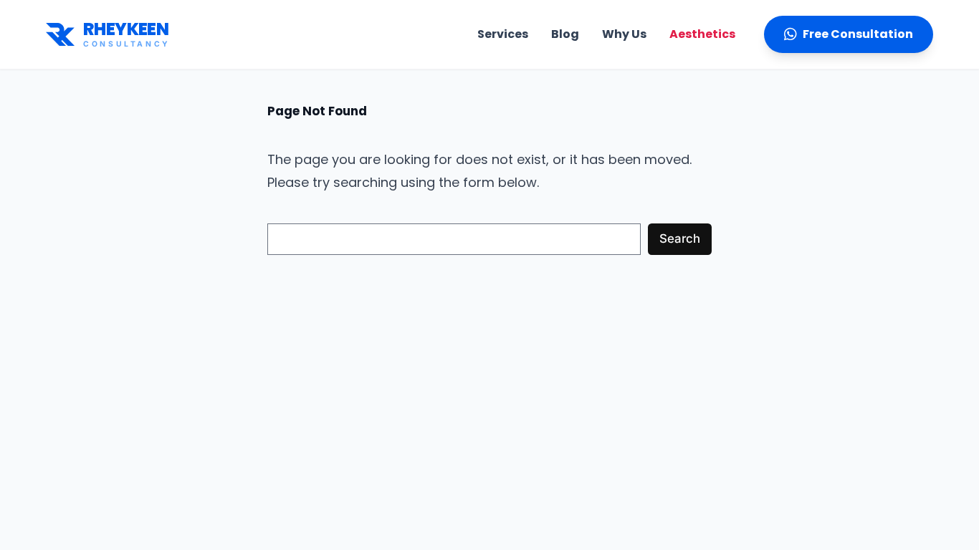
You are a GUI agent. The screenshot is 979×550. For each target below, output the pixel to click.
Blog (565, 34)
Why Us (624, 34)
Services (502, 34)
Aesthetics (702, 34)
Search (679, 238)
